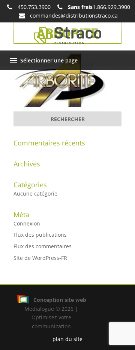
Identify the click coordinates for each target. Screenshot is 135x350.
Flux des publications (40, 234)
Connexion (27, 223)
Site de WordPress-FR (40, 257)
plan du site (67, 339)
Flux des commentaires (43, 246)
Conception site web (59, 299)
